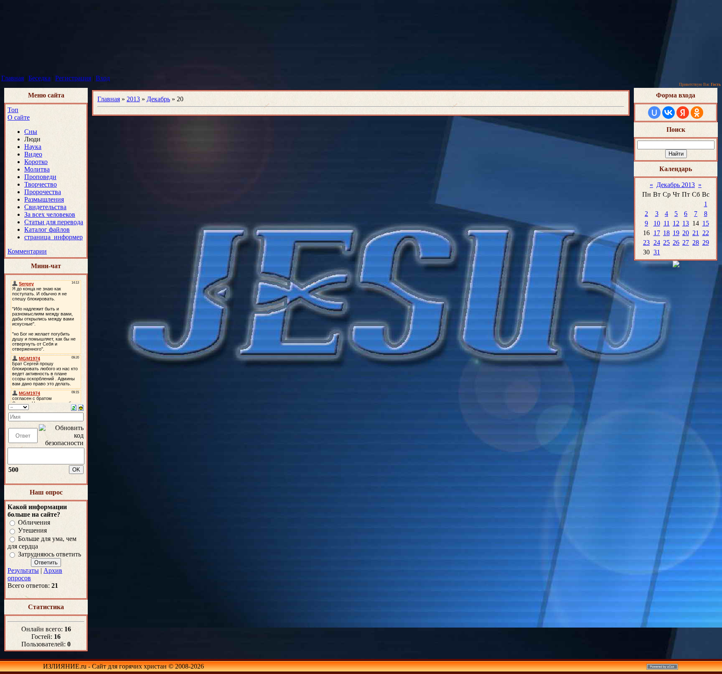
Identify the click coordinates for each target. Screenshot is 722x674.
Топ (13, 109)
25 (666, 242)
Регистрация (73, 78)
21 (695, 232)
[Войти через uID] (654, 112)
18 (666, 232)
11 (667, 223)
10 (656, 223)
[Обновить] (73, 406)
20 (685, 232)
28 (695, 242)
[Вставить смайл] (81, 406)
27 (685, 242)
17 (656, 232)
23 (646, 242)
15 (705, 223)
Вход (103, 78)
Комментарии (27, 251)
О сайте (19, 117)
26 (676, 242)
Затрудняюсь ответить (49, 554)
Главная (12, 78)
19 (676, 232)
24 (656, 242)
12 (676, 223)
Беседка (39, 78)
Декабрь (158, 99)
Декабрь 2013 (675, 184)
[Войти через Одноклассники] (697, 112)
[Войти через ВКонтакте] (668, 112)
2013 (133, 99)
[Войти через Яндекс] (682, 112)
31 (656, 252)
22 (705, 232)
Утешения (32, 530)
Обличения (34, 522)
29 (705, 242)
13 (685, 223)
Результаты (23, 570)
